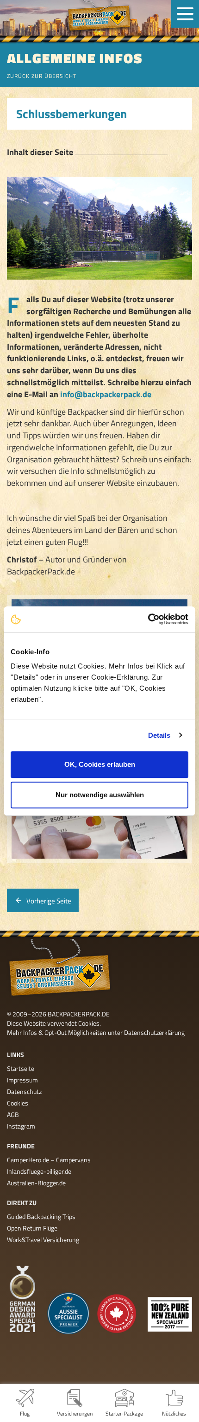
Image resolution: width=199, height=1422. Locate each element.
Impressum (22, 1080)
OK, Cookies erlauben (99, 764)
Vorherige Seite (48, 901)
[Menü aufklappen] (185, 14)
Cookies (17, 1103)
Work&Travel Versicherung (43, 1239)
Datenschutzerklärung (154, 1032)
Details (159, 735)
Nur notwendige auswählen (100, 795)
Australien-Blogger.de (36, 1183)
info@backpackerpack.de (105, 394)
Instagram (21, 1126)
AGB (13, 1114)
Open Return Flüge (32, 1228)
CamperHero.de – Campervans (49, 1160)
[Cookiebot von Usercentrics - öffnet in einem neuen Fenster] (147, 619)
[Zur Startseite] (99, 18)
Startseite (20, 1068)
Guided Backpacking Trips (41, 1216)
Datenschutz (24, 1091)
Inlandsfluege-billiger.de (39, 1171)
